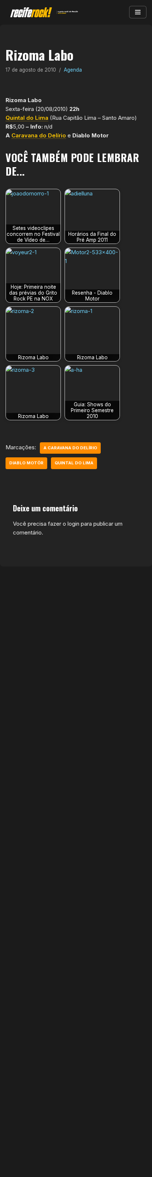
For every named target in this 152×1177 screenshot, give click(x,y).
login (73, 523)
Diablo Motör (26, 462)
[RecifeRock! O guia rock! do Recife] (42, 12)
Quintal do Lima (27, 117)
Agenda (73, 70)
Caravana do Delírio (38, 135)
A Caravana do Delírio (70, 447)
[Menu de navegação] (137, 12)
